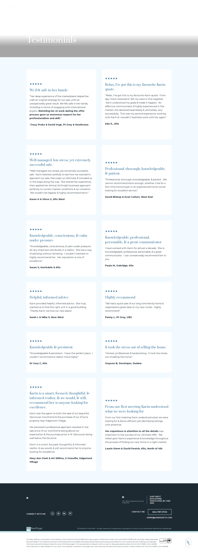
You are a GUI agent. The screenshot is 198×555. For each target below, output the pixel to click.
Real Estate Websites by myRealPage (158, 528)
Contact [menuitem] (184, 6)
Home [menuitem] (23, 6)
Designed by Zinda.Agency (121, 528)
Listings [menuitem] (34, 6)
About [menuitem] (163, 6)
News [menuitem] (173, 6)
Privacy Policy (138, 528)
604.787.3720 (159, 512)
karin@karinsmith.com (159, 518)
